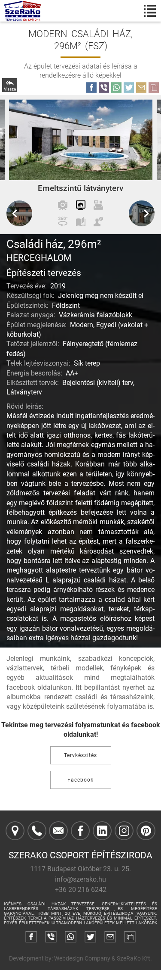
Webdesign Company (82, 958)
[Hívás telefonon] (36, 830)
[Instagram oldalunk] (124, 830)
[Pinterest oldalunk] (146, 830)
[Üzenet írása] (58, 830)
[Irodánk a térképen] (15, 830)
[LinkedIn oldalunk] (102, 830)
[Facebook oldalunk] (80, 830)
